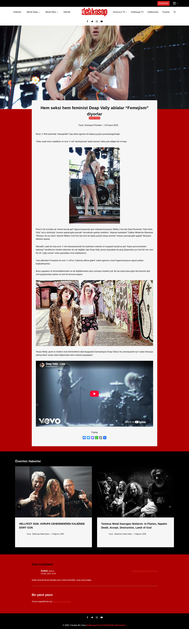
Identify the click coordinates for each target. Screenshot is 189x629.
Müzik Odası (94, 118)
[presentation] (53, 491)
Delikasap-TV (137, 12)
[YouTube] (102, 21)
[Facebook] (87, 21)
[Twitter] (92, 21)
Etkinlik (67, 12)
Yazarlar (166, 12)
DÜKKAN (163, 3)
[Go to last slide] (19, 507)
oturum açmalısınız (61, 601)
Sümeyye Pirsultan (93, 125)
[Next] (170, 507)
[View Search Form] (174, 12)
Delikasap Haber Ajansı (40, 534)
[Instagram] (97, 21)
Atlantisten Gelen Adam (122, 534)
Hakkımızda (152, 12)
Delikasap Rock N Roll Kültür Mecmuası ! (106, 625)
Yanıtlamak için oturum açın (144, 571)
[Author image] (74, 125)
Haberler (17, 12)
